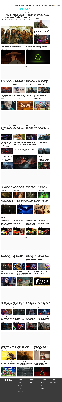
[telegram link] (9, 387)
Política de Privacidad (53, 382)
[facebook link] (7, 385)
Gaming (25, 12)
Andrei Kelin (36, 12)
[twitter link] (9, 385)
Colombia (26, 5)
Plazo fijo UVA (28, 12)
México (34, 5)
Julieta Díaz (32, 12)
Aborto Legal (40, 12)
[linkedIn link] (11, 387)
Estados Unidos (21, 5)
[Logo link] (25, 9)
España (30, 5)
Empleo (31, 382)
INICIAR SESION (58, 5)
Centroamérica (41, 5)
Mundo (45, 5)
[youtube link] (7, 387)
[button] (2, 5)
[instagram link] (11, 385)
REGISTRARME (51, 5)
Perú (37, 5)
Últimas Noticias (20, 391)
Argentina (16, 5)
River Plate (15, 12)
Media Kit (42, 388)
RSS (20, 392)
